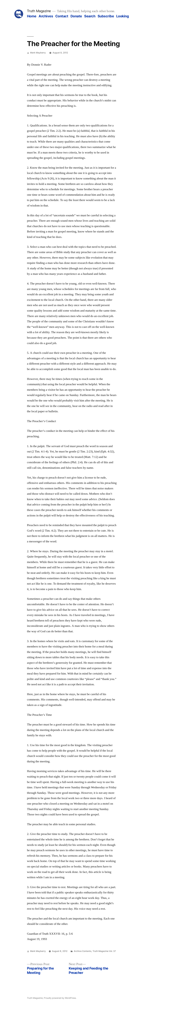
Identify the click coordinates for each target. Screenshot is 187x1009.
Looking (122, 16)
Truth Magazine (39, 11)
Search (89, 16)
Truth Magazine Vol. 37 (104, 951)
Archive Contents (82, 951)
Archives (46, 16)
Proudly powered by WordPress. (60, 998)
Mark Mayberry (38, 52)
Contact (61, 16)
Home (31, 16)
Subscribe (106, 16)
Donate (76, 16)
